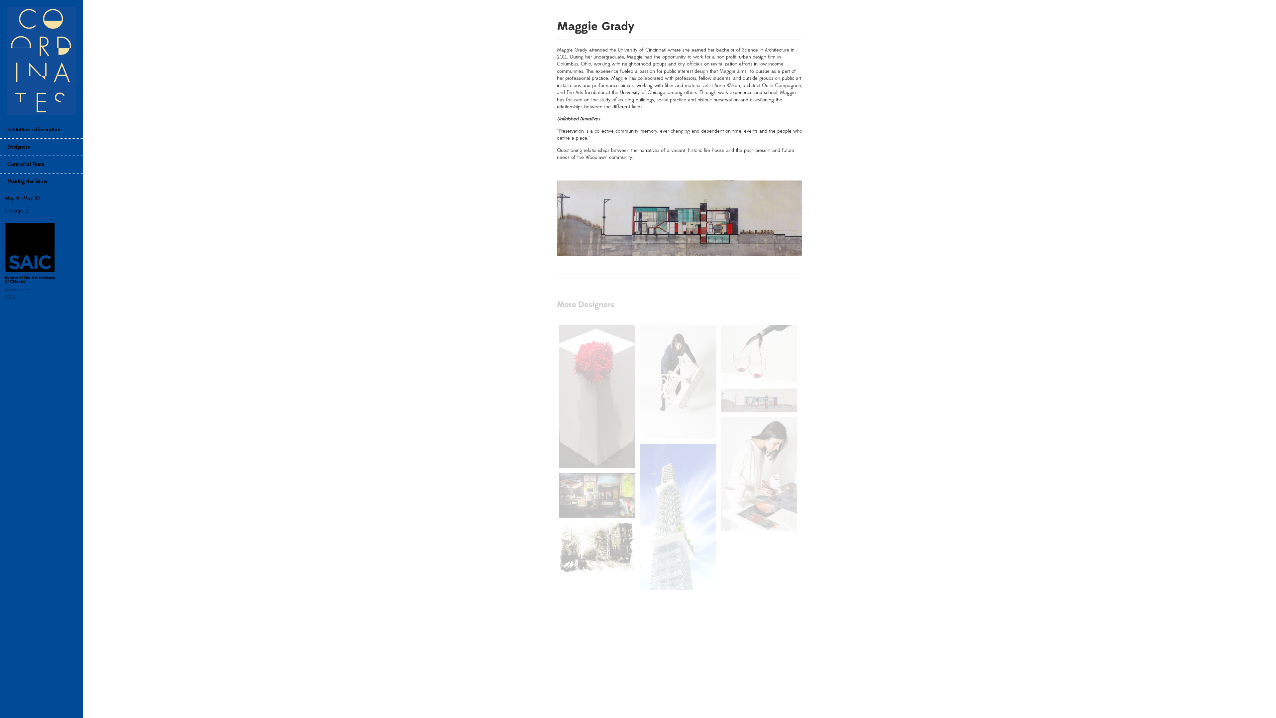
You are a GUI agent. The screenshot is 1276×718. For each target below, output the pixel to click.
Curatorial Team (26, 164)
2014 (10, 297)
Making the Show (27, 182)
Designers (18, 147)
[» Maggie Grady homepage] (41, 61)
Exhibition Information (33, 130)
